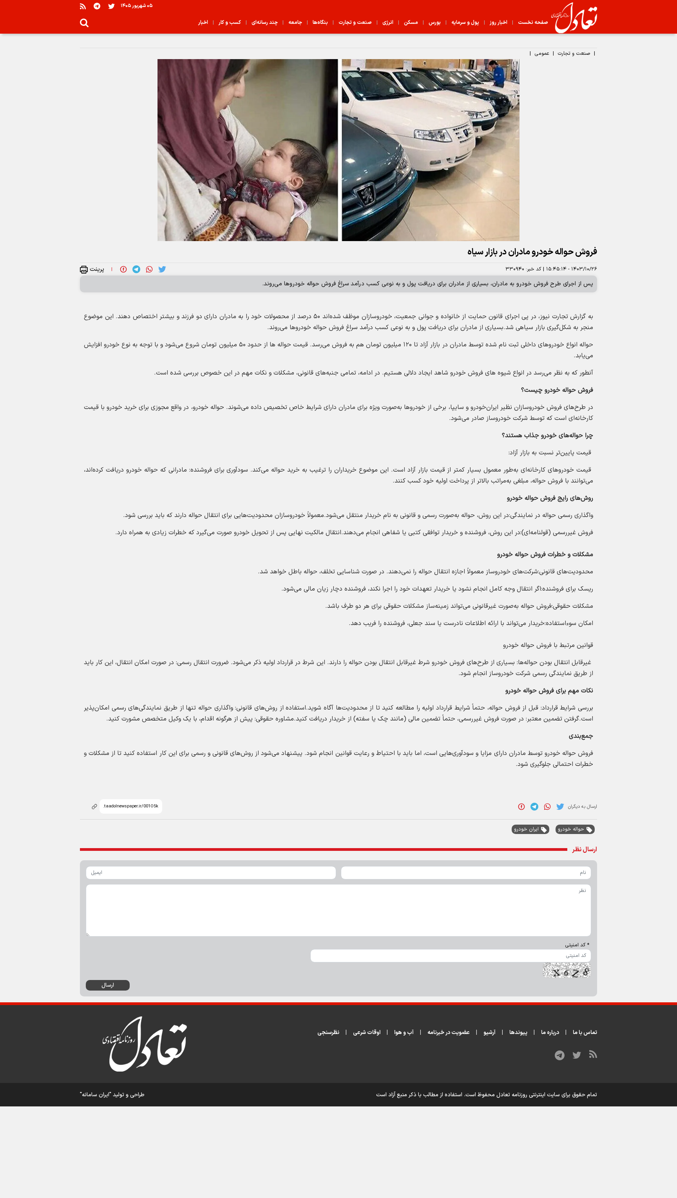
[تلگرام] (97, 6)
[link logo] (571, 18)
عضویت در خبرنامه (448, 1033)
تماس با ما (585, 1033)
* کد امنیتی (577, 945)
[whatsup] (149, 269)
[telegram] (136, 269)
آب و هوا (404, 1033)
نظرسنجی (328, 1033)
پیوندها (518, 1033)
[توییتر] (111, 6)
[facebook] (123, 269)
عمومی (541, 54)
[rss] (83, 6)
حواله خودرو (571, 829)
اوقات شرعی (366, 1033)
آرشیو (489, 1033)
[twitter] (162, 269)
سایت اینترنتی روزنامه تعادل (528, 1095)
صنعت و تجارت (574, 54)
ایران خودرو (526, 829)
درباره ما (550, 1033)
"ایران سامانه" (95, 1095)
